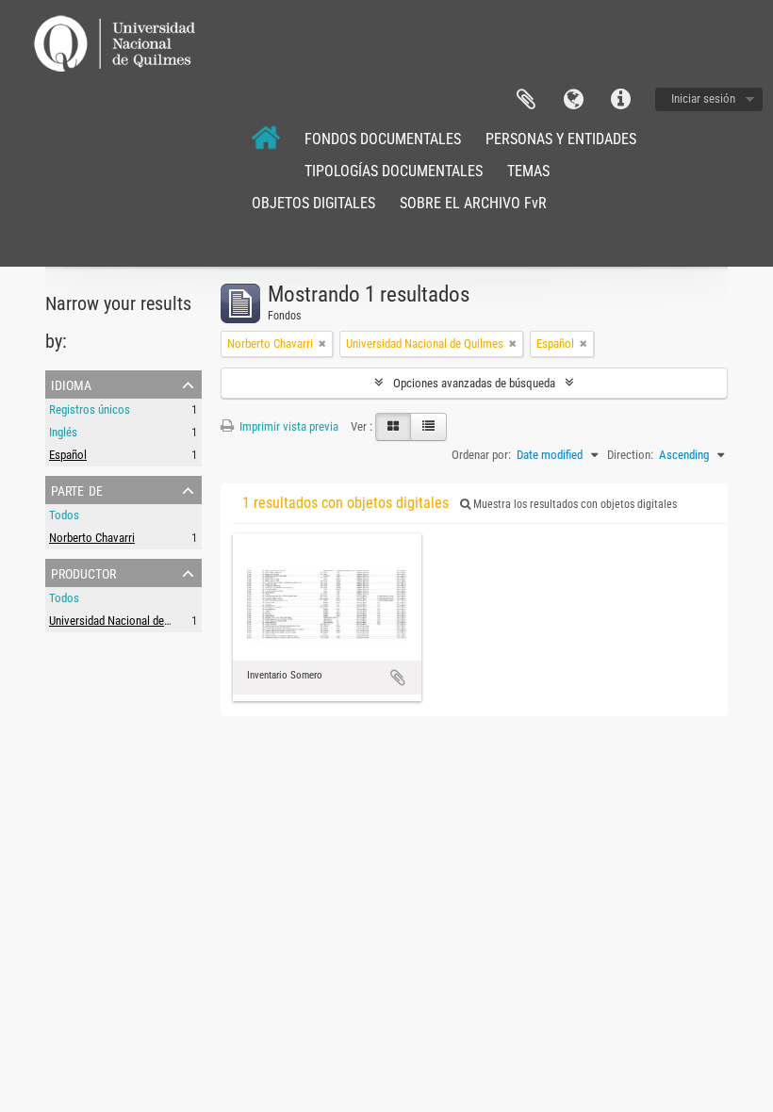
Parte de (77, 489)
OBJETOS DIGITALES (313, 203)
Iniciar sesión (703, 98)
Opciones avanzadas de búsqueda (474, 383)
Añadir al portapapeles (397, 677)
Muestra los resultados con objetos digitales (573, 504)
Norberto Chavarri (92, 538)
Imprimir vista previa (287, 426)
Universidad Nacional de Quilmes (127, 620)
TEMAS (528, 171)
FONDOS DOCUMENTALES (382, 139)
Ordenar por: (481, 455)
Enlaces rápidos (620, 99)
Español (68, 455)
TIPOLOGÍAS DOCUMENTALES (393, 171)
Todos (64, 515)
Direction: (630, 455)
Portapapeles (526, 99)
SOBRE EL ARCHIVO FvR (473, 203)
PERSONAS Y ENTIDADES (560, 139)
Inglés (63, 432)
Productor (83, 572)
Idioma (573, 99)
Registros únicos (89, 409)
